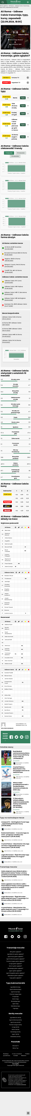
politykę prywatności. (21, 1084)
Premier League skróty (15, 1025)
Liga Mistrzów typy (15, 987)
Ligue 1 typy (15, 1003)
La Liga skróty (15, 1027)
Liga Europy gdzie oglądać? (15, 956)
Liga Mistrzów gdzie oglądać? (15, 954)
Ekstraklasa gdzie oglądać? (15, 975)
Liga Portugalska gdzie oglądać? (15, 973)
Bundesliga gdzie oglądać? (15, 968)
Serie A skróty (15, 1029)
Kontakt (16, 1055)
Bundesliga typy (15, 1001)
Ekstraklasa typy (15, 1006)
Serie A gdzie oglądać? (15, 966)
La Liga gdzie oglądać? (15, 963)
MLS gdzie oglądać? (15, 952)
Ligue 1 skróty (15, 1034)
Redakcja (6, 1054)
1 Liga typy (15, 1008)
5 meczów (9, 153)
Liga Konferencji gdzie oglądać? (15, 959)
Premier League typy (15, 994)
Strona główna (4, 6)
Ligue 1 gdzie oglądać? (15, 971)
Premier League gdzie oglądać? (15, 961)
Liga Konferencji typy (15, 989)
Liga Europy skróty (15, 1022)
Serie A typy (15, 999)
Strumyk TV (15, 1046)
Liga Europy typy (15, 992)
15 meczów (15, 156)
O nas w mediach (17, 1054)
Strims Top (15, 1048)
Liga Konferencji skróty (15, 1020)
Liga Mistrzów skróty (15, 1017)
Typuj (23, 98)
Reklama (23, 1055)
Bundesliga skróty (15, 1032)
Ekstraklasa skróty (15, 1036)
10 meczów (20, 153)
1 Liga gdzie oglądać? (15, 978)
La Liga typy (15, 996)
